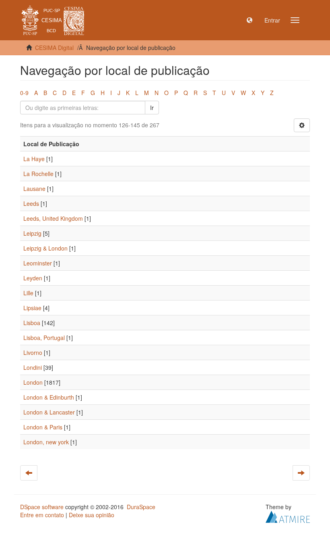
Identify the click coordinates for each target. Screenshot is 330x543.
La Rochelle (38, 174)
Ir (152, 108)
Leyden (32, 278)
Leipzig (32, 233)
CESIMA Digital (54, 48)
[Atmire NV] (288, 516)
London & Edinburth (48, 397)
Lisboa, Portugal (44, 338)
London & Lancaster (49, 412)
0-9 (24, 93)
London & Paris (42, 427)
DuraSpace (141, 507)
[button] (249, 20)
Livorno (32, 352)
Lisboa (31, 323)
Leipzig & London (45, 248)
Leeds (31, 203)
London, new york (46, 442)
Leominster (37, 263)
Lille (28, 293)
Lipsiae (32, 308)
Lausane (34, 188)
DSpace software (42, 507)
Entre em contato (42, 515)
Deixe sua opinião (91, 515)
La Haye (34, 159)
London (33, 382)
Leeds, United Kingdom (53, 218)
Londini (32, 367)
